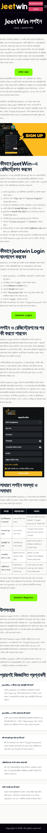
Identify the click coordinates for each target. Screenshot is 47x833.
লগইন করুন (23, 72)
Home (16, 28)
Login (35, 9)
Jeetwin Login (23, 315)
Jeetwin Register (23, 597)
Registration (35, 4)
